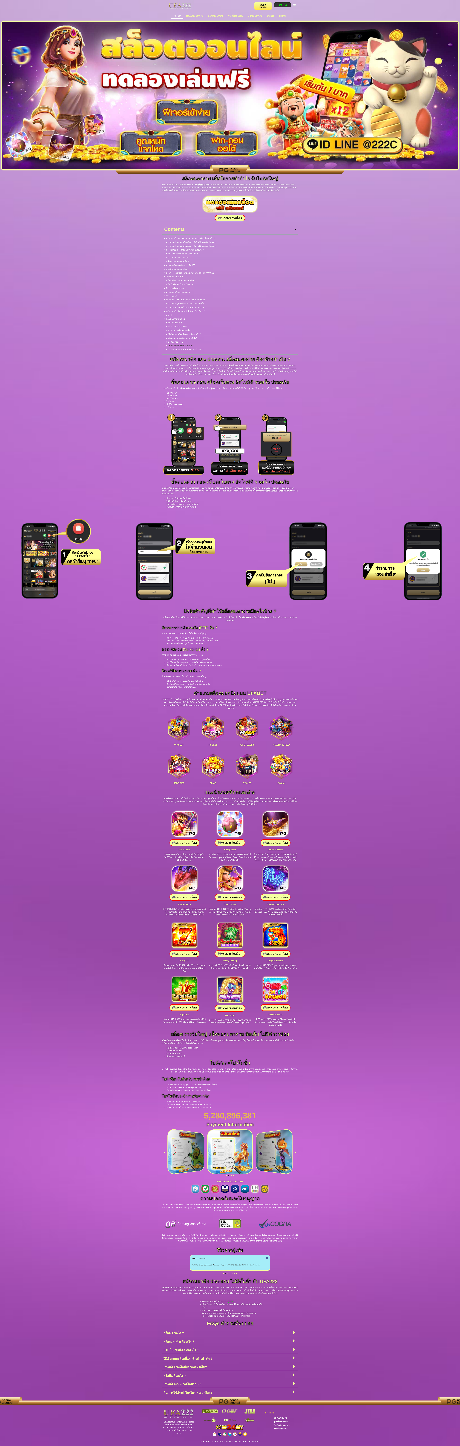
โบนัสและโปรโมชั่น (174, 277)
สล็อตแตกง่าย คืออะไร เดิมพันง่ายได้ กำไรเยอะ (185, 300)
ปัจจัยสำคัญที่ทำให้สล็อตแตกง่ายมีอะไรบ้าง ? (185, 250)
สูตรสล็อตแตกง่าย (215, 16)
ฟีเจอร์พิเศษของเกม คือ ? (178, 261)
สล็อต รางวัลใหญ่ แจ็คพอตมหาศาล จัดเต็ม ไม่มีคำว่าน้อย (190, 273)
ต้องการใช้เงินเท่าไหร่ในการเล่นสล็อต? (184, 350)
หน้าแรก (177, 16)
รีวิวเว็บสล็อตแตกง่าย (194, 16)
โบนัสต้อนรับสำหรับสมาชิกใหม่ (181, 281)
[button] (295, 229)
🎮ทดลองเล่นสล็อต (230, 218)
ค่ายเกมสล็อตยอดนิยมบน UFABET (180, 265)
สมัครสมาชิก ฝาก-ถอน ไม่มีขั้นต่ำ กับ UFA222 (185, 311)
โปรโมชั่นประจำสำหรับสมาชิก (181, 284)
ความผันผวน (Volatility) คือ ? (180, 258)
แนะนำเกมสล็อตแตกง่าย (176, 269)
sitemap (282, 16)
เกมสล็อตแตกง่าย (255, 16)
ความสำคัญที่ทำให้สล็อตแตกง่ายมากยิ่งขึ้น (186, 304)
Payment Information (175, 288)
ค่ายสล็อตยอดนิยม (281, 1429)
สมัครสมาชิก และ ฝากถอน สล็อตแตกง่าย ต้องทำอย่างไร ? (190, 238)
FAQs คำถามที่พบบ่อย (175, 319)
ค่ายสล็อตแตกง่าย (235, 16)
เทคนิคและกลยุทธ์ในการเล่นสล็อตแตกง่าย (186, 307)
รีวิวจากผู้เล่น (171, 296)
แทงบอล (270, 16)
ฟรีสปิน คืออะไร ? (175, 342)
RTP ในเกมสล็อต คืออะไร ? (180, 330)
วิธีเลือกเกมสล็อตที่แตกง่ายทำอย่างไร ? (184, 334)
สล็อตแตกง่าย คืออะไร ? (178, 327)
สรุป (170, 315)
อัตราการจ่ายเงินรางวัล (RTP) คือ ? (183, 254)
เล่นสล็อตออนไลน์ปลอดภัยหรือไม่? (182, 338)
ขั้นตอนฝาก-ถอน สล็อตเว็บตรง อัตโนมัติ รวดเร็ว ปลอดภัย (192, 242)
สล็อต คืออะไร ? (175, 323)
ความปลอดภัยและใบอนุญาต (178, 292)
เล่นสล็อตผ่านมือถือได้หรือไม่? (180, 346)
